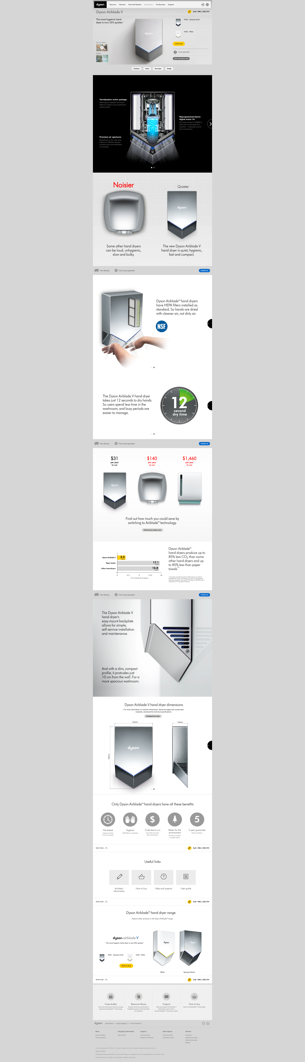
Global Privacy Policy (191, 1037)
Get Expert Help (145, 1035)
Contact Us (188, 1035)
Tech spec (158, 69)
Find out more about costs (152, 530)
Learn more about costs (181, 58)
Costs (147, 69)
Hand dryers (148, 5)
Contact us (204, 270)
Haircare (122, 5)
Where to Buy (122, 1035)
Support (171, 5)
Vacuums (112, 5)
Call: (201, 11)
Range (169, 69)
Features (137, 69)
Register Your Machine (146, 1037)
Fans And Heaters (134, 5)
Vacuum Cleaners (100, 1035)
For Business (160, 5)
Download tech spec (153, 716)
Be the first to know (168, 1037)
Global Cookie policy (191, 1040)
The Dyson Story (168, 1035)
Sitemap (187, 1042)
